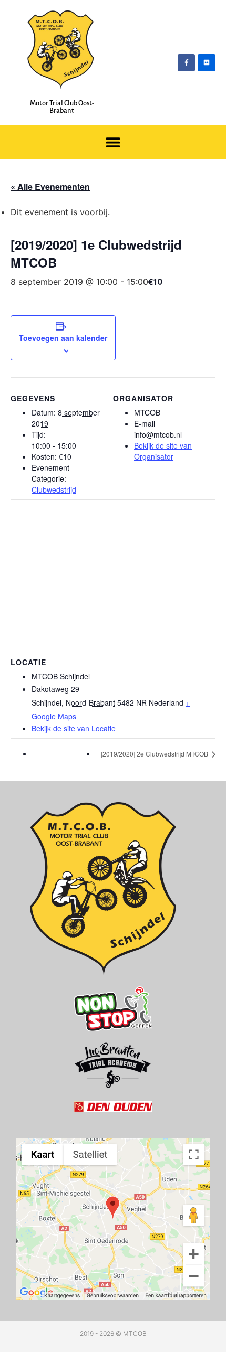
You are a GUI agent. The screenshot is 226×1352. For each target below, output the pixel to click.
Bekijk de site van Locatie (74, 728)
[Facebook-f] (187, 63)
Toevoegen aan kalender (63, 338)
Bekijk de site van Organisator (163, 451)
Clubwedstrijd (54, 489)
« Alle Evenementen (50, 186)
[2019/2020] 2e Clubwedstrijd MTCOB (155, 753)
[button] (113, 142)
